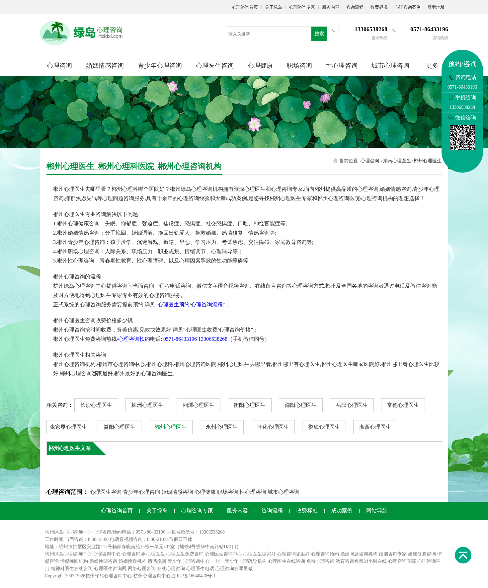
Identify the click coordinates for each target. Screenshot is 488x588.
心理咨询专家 (302, 7)
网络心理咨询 (142, 568)
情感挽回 (157, 561)
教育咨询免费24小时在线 (361, 561)
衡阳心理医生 (250, 405)
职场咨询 (299, 65)
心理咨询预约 (134, 339)
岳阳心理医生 (352, 405)
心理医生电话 (200, 568)
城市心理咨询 (390, 65)
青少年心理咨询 (160, 65)
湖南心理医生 (397, 160)
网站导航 (376, 510)
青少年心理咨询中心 (188, 561)
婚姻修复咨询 (422, 553)
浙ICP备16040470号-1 (194, 575)
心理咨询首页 (245, 7)
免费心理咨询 (320, 561)
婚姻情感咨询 (105, 65)
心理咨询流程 (207, 304)
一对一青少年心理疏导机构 (239, 561)
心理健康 (260, 65)
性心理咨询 (342, 65)
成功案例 (342, 510)
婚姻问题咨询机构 (358, 553)
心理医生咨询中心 (223, 553)
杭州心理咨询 (147, 575)
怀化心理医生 (273, 427)
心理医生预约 (174, 304)
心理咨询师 (133, 553)
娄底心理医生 (324, 427)
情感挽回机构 (74, 561)
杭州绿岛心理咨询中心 (68, 553)
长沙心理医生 (96, 405)
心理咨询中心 (107, 553)
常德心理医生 (403, 405)
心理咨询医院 (402, 561)
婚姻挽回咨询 (103, 561)
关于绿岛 (273, 7)
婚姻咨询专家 (393, 553)
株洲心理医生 (147, 405)
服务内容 (330, 7)
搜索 (319, 33)
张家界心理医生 (68, 427)
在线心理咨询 (171, 568)
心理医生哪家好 (259, 553)
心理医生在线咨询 (286, 561)
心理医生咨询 (215, 65)
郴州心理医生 (428, 160)
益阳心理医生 (119, 427)
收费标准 (379, 7)
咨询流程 (355, 7)
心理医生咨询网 (110, 568)
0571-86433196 (180, 339)
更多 (432, 65)
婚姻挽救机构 (132, 561)
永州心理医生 (222, 427)
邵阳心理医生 (301, 405)
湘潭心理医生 (198, 405)
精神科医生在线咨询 (72, 568)
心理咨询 (59, 65)
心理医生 (155, 553)
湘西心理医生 (375, 427)
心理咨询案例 (408, 7)
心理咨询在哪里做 (234, 568)
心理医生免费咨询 (184, 553)
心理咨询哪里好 (293, 553)
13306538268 (212, 339)
